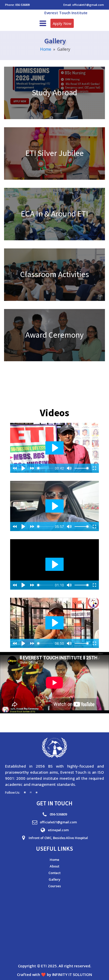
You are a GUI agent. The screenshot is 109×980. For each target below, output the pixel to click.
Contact (54, 872)
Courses (54, 886)
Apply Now (62, 23)
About (54, 866)
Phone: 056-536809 (17, 5)
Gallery (54, 879)
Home (45, 49)
